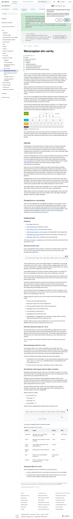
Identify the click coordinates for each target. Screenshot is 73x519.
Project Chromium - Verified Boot (35, 240)
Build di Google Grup (43, 507)
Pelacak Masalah (59, 509)
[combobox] (44, 1)
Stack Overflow (59, 507)
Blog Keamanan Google (43, 502)
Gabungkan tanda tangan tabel (34, 234)
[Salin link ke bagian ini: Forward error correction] (46, 200)
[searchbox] (9, 14)
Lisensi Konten (60, 483)
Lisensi (42, 514)
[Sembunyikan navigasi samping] (17, 516)
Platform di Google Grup (43, 504)
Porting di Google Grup (43, 509)
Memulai (15, 9)
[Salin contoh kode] (67, 256)
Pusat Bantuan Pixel (60, 498)
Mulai (67, 20)
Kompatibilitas (43, 9)
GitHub (22, 509)
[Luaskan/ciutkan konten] (34, 55)
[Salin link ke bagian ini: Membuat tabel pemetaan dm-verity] (49, 327)
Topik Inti (33, 9)
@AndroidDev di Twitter (43, 498)
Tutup (59, 20)
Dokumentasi (6, 5)
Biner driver (23, 507)
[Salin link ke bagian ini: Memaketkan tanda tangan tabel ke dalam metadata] (59, 369)
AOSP (25, 46)
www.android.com (60, 502)
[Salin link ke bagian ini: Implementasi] (36, 218)
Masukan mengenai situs (27, 516)
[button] (8, 22)
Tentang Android (25, 514)
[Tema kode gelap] (66, 256)
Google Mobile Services (61, 504)
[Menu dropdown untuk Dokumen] (19, 1)
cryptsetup (34, 250)
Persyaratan (23, 498)
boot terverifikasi (28, 161)
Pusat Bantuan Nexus (60, 500)
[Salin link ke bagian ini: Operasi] (31, 143)
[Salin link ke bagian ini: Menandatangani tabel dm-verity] (47, 345)
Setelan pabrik (24, 504)
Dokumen (14, 1)
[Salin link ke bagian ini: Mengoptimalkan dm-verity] (43, 466)
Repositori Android (25, 495)
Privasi (46, 514)
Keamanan (24, 9)
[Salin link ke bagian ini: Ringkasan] (32, 221)
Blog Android (41, 500)
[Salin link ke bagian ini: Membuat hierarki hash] (40, 246)
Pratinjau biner (24, 502)
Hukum (38, 514)
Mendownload (24, 500)
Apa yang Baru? (5, 9)
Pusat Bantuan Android (61, 495)
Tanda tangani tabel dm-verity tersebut (37, 232)
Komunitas (32, 514)
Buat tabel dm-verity (32, 229)
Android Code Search (28, 1)
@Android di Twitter (42, 495)
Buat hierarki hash (31, 227)
